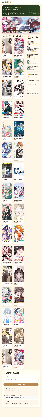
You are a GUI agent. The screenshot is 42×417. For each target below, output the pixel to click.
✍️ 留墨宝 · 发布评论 (21, 384)
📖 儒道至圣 (6, 2)
